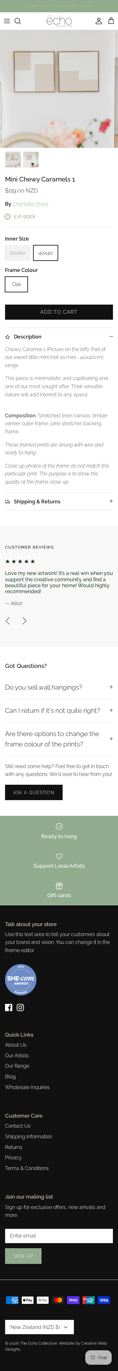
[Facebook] (54, 728)
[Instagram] (63, 728)
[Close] (104, 639)
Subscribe (58, 708)
